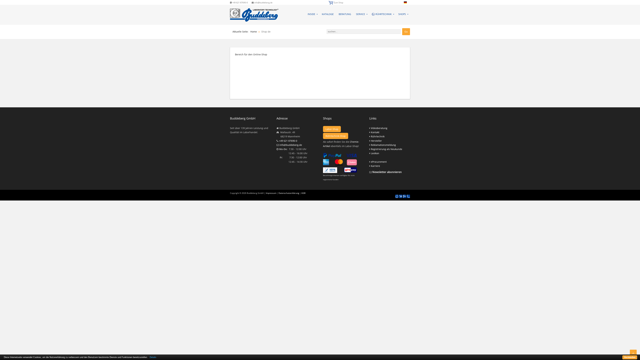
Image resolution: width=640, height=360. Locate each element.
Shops (402, 14)
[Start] (396, 196)
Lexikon (375, 153)
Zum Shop (338, 2)
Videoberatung (379, 128)
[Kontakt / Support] (408, 195)
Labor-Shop (332, 129)
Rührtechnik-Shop (336, 136)
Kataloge (328, 14)
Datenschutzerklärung (288, 193)
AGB (303, 193)
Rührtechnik (377, 136)
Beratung (345, 14)
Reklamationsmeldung (383, 144)
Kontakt (375, 132)
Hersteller (376, 140)
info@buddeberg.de (263, 2)
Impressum (271, 193)
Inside (311, 14)
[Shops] (400, 196)
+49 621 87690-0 (240, 2)
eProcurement (379, 161)
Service (360, 14)
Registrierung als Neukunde (386, 149)
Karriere (375, 166)
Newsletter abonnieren (387, 172)
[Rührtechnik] (404, 196)
